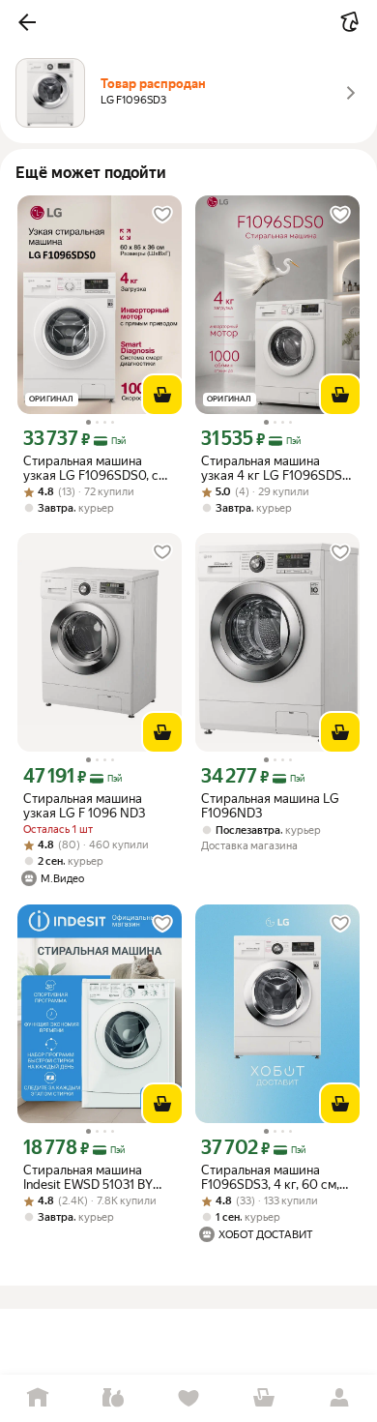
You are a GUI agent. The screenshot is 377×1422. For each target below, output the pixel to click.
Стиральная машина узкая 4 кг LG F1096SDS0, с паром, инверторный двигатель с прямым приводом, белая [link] (277, 468)
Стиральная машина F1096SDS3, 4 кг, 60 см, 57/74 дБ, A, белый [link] (270, 1177)
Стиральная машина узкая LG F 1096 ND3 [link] (84, 805)
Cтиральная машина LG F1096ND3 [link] (270, 805)
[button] (27, 22)
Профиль (339, 1398)
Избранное (188, 1398)
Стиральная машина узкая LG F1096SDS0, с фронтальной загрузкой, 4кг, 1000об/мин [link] (94, 468)
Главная (37, 1398)
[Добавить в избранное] (162, 214)
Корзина (264, 1398)
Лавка (113, 1398)
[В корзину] (162, 394)
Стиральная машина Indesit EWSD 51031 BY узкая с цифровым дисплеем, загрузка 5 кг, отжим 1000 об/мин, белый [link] (94, 1177)
